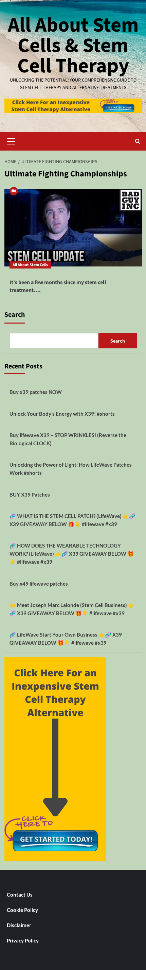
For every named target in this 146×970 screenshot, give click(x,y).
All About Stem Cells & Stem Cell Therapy (73, 46)
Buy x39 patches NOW (36, 392)
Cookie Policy (22, 910)
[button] (11, 140)
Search (14, 314)
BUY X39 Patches (30, 494)
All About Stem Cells (30, 265)
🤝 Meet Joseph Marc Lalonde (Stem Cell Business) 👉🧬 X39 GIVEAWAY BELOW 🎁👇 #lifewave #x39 (72, 609)
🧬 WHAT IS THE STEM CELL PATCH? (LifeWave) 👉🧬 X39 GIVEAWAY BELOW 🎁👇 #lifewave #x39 (72, 520)
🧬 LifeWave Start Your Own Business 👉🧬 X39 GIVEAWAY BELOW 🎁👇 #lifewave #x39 (66, 638)
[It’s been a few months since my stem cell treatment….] (73, 228)
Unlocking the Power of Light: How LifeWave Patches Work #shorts (71, 469)
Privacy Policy (23, 940)
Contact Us (20, 894)
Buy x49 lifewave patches (39, 584)
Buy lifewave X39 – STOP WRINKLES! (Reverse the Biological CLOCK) (68, 439)
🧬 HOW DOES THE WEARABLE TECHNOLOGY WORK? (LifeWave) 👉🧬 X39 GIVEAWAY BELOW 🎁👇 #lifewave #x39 (72, 553)
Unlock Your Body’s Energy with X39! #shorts (62, 414)
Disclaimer (19, 925)
